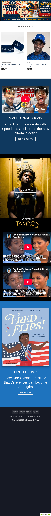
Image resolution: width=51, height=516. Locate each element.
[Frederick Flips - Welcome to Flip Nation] (26, 5)
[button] (3, 5)
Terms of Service (33, 416)
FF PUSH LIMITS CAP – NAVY (36, 65)
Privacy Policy (17, 416)
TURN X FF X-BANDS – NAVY (10, 65)
